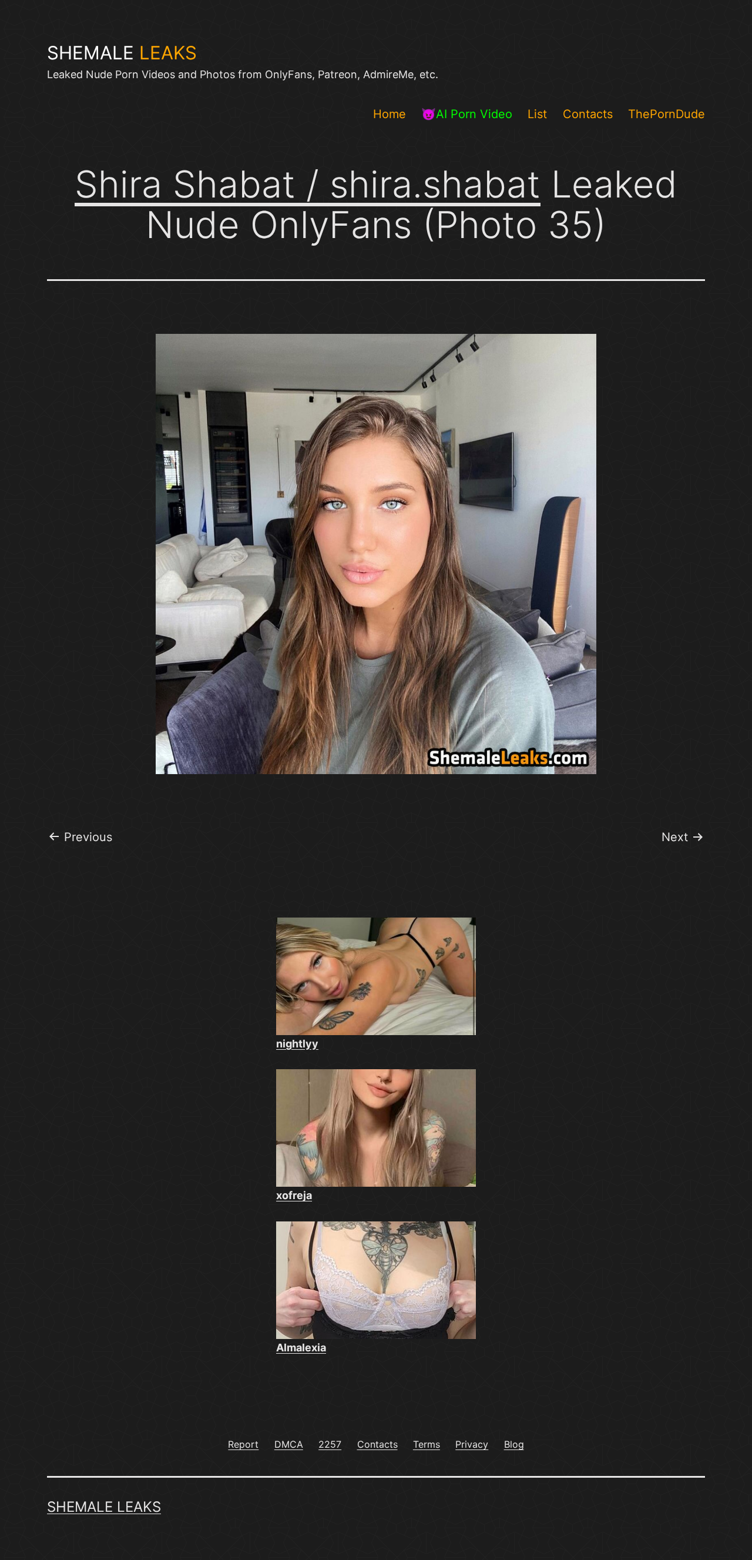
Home (389, 114)
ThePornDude (666, 114)
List (537, 114)
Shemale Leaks (104, 1506)
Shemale (122, 53)
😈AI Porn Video (466, 114)
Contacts (588, 114)
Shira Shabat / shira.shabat (307, 184)
